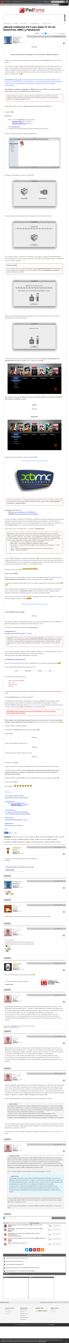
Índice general (7, 23)
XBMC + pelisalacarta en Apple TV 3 (17, 1243)
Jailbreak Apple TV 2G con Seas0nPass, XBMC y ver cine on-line (25, 1224)
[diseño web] (63, 4)
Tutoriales (26, 981)
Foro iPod (53, 1311)
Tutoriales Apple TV (34, 23)
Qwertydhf (15, 38)
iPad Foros (34, 10)
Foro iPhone (8, 1309)
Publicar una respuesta (58, 1218)
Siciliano (8, 839)
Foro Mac (7, 1313)
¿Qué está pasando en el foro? (8, 4)
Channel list (51, 1302)
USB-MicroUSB (16, 126)
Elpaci (33, 842)
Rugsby (26, 839)
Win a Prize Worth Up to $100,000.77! (15, 1261)
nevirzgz (43, 836)
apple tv (14, 1236)
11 (56, 33)
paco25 (14, 997)
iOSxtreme (53, 1309)
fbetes (38, 839)
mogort (56, 836)
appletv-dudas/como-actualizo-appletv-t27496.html (37, 106)
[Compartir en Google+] (16, 833)
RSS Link (43, 1302)
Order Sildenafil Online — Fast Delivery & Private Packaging (20, 1271)
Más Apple (15, 23)
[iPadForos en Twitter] (26, 1249)
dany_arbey (40, 842)
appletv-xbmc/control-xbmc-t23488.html (14, 825)
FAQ (12, 981)
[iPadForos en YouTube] (38, 1249)
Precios (25, 4)
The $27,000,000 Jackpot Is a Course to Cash (17, 1258)
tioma (58, 842)
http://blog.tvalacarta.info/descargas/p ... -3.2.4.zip (18, 633)
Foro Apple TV (24, 23)
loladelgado (50, 836)
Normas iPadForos (9, 984)
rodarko (49, 839)
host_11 (43, 839)
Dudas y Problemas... (57, 1244)
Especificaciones (19, 4)
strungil (31, 836)
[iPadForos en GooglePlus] (34, 1249)
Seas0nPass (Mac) (17, 121)
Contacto (33, 1324)
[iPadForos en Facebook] (30, 1249)
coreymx (32, 839)
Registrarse (46, 1)
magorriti (37, 836)
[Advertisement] (15, 1288)
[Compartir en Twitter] (11, 833)
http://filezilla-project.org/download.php (15, 659)
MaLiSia (53, 842)
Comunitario (8, 842)
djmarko (47, 842)
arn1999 (21, 839)
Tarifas (39, 4)
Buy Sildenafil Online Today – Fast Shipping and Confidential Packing (22, 1267)
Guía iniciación (21, 981)
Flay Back (14, 839)
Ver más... (6, 1273)
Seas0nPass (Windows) (18, 123)
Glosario (15, 981)
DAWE (15, 842)
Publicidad (38, 1324)
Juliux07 (62, 836)
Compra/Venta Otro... (57, 1229)
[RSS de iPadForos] (42, 1249)
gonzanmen (21, 842)
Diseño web (44, 1324)
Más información (42, 1341)
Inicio (8, 1)
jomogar (55, 839)
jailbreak (10, 1236)
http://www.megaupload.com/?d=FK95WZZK (26, 514)
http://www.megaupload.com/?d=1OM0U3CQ (23, 512)
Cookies (29, 1324)
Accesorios (30, 4)
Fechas (36, 4)
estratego (15, 931)
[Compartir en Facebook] (6, 833)
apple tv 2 (19, 1236)
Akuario (28, 842)
